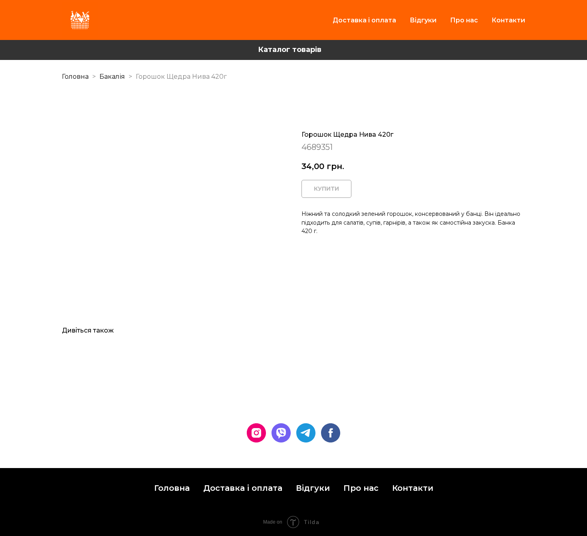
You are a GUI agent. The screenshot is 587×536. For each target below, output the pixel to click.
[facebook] (330, 432)
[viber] (281, 432)
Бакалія (113, 76)
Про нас (464, 20)
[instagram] (256, 432)
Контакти (508, 20)
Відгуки (423, 20)
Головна (75, 76)
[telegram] (305, 432)
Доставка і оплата (364, 20)
